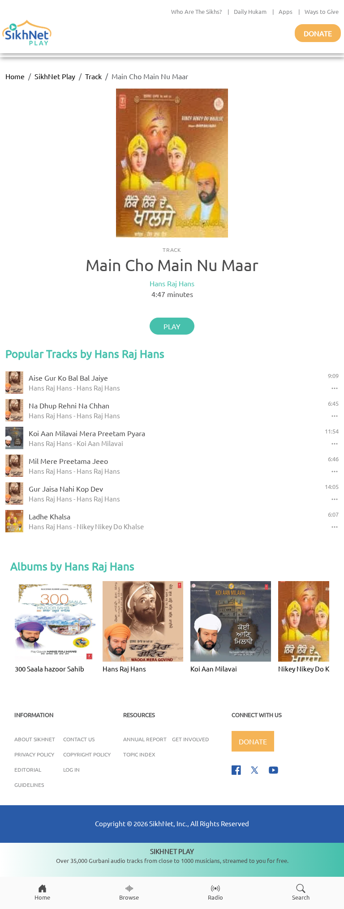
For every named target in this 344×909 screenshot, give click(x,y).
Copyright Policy (87, 754)
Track (93, 76)
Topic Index (139, 754)
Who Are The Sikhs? (196, 11)
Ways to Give (322, 11)
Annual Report (145, 739)
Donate (318, 33)
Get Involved (190, 739)
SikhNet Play (54, 76)
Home (15, 76)
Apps (285, 11)
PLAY (172, 326)
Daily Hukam (250, 11)
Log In (71, 769)
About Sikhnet (34, 739)
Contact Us (79, 739)
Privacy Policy (34, 754)
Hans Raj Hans (172, 283)
